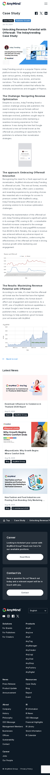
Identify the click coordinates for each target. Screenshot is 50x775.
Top (8, 520)
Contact (25, 592)
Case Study (19, 520)
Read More (25, 557)
